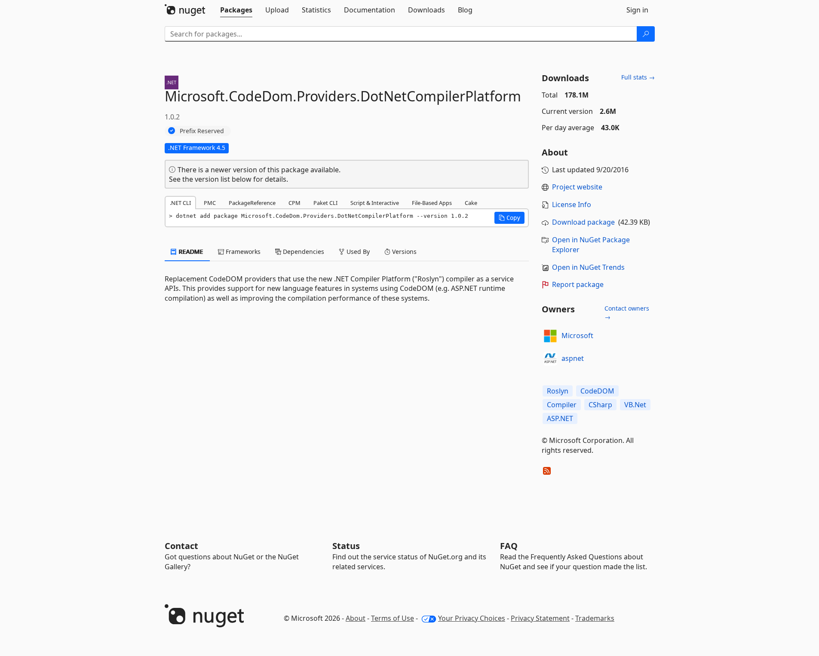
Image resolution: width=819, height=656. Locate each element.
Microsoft (577, 335)
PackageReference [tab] (252, 203)
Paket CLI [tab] (325, 203)
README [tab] (190, 251)
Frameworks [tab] (242, 251)
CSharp (600, 404)
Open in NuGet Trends (588, 267)
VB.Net (635, 404)
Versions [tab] (403, 251)
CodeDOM (597, 391)
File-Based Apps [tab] (432, 203)
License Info (571, 204)
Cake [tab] (471, 203)
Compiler (562, 404)
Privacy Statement (540, 618)
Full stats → (638, 77)
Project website (577, 187)
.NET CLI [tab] (180, 203)
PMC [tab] (210, 203)
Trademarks (594, 618)
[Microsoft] (550, 336)
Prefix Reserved (202, 131)
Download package (583, 222)
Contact (181, 546)
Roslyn (557, 391)
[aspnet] (550, 358)
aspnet (572, 358)
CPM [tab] (294, 203)
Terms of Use (392, 618)
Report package (578, 284)
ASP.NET (560, 418)
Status (346, 546)
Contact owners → (626, 312)
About (355, 618)
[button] (509, 218)
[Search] (646, 34)
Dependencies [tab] (302, 251)
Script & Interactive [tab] (374, 203)
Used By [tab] (357, 251)
